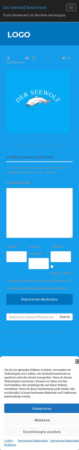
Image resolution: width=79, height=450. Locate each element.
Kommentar (19, 182)
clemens (17, 58)
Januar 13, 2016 (48, 58)
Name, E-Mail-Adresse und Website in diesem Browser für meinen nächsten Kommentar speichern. (39, 280)
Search (65, 317)
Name (11, 246)
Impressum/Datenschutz (33, 440)
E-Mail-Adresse (35, 250)
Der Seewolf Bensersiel (24, 7)
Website (57, 246)
